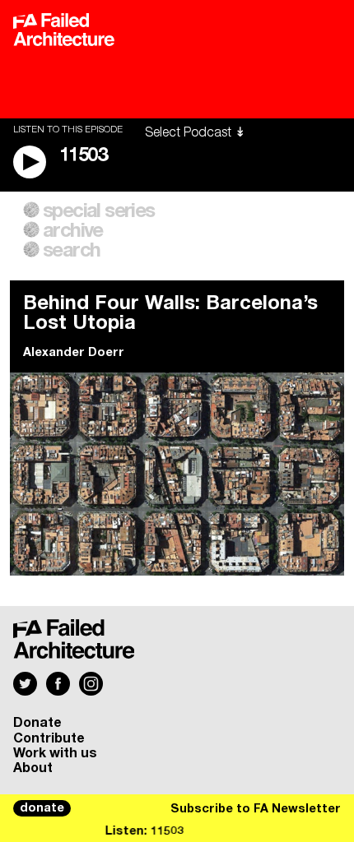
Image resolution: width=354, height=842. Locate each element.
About (33, 768)
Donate (37, 722)
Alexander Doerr (73, 353)
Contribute (49, 738)
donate (42, 808)
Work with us (55, 753)
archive (73, 231)
